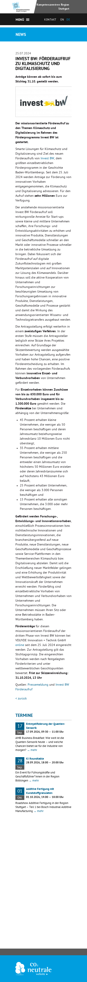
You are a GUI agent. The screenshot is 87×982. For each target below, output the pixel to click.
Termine (24, 715)
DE (68, 20)
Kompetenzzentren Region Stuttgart (53, 7)
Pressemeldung (38, 685)
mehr (32, 750)
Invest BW (47, 159)
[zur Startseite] (21, 9)
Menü (20, 20)
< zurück (21, 699)
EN (62, 20)
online (19, 645)
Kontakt (50, 20)
